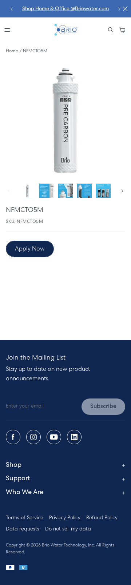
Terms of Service (24, 518)
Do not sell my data (68, 529)
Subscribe (103, 406)
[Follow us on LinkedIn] (74, 437)
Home (12, 51)
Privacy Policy (64, 518)
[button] (122, 30)
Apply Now (30, 249)
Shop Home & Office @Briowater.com (65, 9)
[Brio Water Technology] (65, 30)
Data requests (22, 529)
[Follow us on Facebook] (13, 437)
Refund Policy (102, 518)
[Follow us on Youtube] (54, 437)
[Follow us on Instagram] (33, 437)
